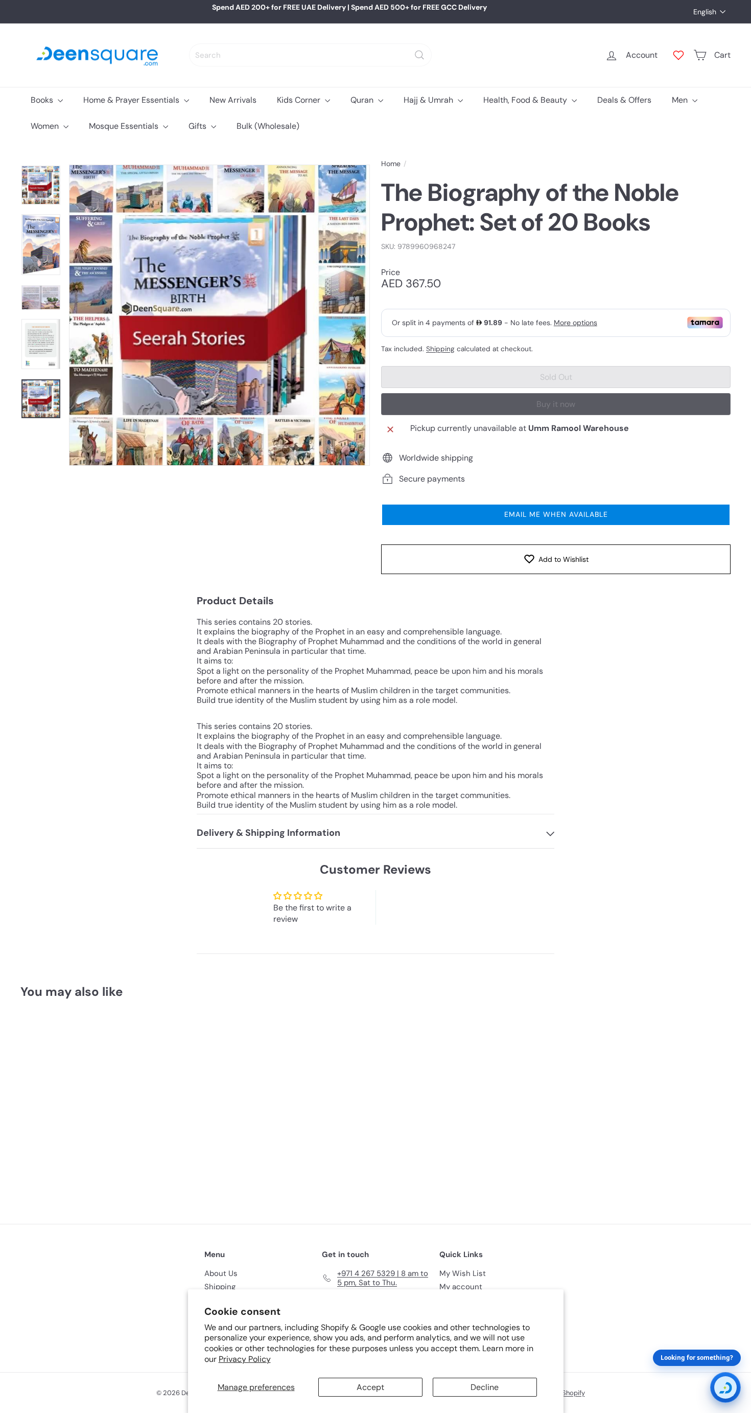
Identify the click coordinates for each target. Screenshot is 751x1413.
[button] (556, 515)
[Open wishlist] (678, 55)
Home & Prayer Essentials (132, 100)
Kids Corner (299, 100)
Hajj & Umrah (429, 100)
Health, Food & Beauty (526, 100)
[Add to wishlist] (117, 1033)
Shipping (440, 349)
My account (460, 1287)
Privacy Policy (245, 1359)
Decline (485, 1387)
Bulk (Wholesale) (268, 126)
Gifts (198, 126)
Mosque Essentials (124, 126)
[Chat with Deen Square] (725, 1387)
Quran (362, 100)
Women (46, 126)
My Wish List (462, 1273)
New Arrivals (232, 100)
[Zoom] (219, 315)
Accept (370, 1387)
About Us (221, 1273)
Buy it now (555, 404)
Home (391, 163)
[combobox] (310, 54)
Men (681, 100)
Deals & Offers (624, 100)
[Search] (419, 54)
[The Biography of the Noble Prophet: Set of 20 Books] (75, 1104)
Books (43, 100)
